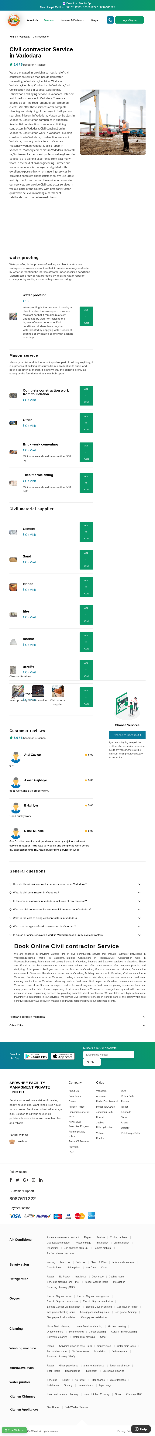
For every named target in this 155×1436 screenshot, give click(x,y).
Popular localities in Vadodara (27, 1016)
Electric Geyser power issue (62, 1301)
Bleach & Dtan (99, 1262)
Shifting (68, 1385)
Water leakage (83, 1242)
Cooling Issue (117, 1276)
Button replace (120, 1351)
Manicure (65, 1262)
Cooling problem (119, 1237)
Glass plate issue (69, 1365)
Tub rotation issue (57, 1351)
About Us (32, 20)
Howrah (100, 1117)
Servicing (52, 1379)
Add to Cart (86, 316)
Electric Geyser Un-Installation (64, 1306)
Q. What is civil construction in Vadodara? (34, 892)
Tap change (105, 1385)
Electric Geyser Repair (59, 1296)
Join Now (21, 1141)
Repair (88, 1237)
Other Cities (16, 1025)
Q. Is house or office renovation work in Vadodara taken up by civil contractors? (56, 934)
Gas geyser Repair (127, 1306)
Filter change (98, 1379)
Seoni (124, 1117)
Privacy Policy (76, 1106)
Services (49, 20)
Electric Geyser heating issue (93, 1296)
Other (104, 1267)
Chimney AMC (134, 1394)
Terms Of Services (79, 1141)
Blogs (94, 20)
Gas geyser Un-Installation (62, 1317)
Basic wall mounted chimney (63, 1394)
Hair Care (91, 1267)
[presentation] (147, 693)
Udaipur (125, 1127)
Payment (73, 1146)
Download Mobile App (79, 3)
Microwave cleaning (113, 1370)
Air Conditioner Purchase (60, 1253)
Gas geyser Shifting (126, 1312)
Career (72, 1101)
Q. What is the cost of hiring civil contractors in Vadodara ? (44, 917)
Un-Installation (122, 1242)
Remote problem (103, 1248)
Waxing (51, 1262)
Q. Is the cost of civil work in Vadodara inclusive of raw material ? (48, 900)
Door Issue (98, 1276)
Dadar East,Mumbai (107, 1101)
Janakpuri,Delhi (104, 1112)
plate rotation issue (94, 1365)
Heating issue (73, 1370)
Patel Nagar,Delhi (130, 1133)
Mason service (38, 700)
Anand (124, 1122)
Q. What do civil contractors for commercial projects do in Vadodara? (50, 909)
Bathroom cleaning (57, 1337)
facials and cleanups (123, 1262)
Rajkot (124, 1106)
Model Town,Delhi (105, 1106)
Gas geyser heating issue (61, 1312)
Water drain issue (126, 1346)
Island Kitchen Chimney (97, 1394)
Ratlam (125, 1101)
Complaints (75, 1096)
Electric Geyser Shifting (99, 1306)
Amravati (101, 1096)
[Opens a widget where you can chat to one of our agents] (140, 1429)
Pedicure (81, 1262)
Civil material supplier (57, 702)
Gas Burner (53, 1407)
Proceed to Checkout (126, 735)
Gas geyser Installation (94, 1317)
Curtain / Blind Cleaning (124, 1331)
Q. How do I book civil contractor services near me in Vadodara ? (48, 884)
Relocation (53, 1248)
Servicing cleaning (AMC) (61, 1287)
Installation (102, 1242)
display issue (104, 1346)
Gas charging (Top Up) (76, 1248)
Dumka (100, 1138)
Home (12, 36)
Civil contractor (41, 36)
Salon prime (74, 1267)
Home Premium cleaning (89, 1326)
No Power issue (81, 1351)
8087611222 (22, 1198)
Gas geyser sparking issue (95, 1312)
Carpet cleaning (98, 1331)
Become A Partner (72, 20)
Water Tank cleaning (84, 1337)
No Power (65, 1276)
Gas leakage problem (59, 1242)
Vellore (99, 1133)
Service (100, 1237)
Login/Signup (129, 19)
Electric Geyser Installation (98, 1301)
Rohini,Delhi (127, 1096)
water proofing (18, 700)
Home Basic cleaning (59, 1326)
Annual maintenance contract (63, 1237)
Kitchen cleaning (117, 1326)
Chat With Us (15, 1430)
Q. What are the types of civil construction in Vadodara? (42, 926)
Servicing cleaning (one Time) (63, 1281)
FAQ (71, 1152)
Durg (123, 1090)
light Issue (81, 1276)
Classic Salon (55, 1267)
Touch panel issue (120, 1365)
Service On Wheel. (28, 1431)
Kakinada (126, 1112)
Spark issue (54, 1370)
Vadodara (24, 36)
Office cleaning (55, 1331)
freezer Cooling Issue (97, 1281)
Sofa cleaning (76, 1331)
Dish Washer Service (76, 1407)
